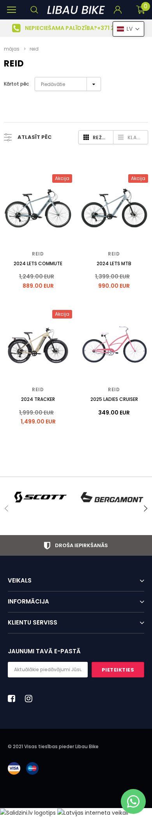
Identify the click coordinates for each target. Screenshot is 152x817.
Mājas (11, 48)
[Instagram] (31, 698)
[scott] (40, 497)
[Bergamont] (112, 497)
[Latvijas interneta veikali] (92, 812)
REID (34, 48)
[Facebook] (13, 698)
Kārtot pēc (16, 83)
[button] (128, 29)
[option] (76, 28)
